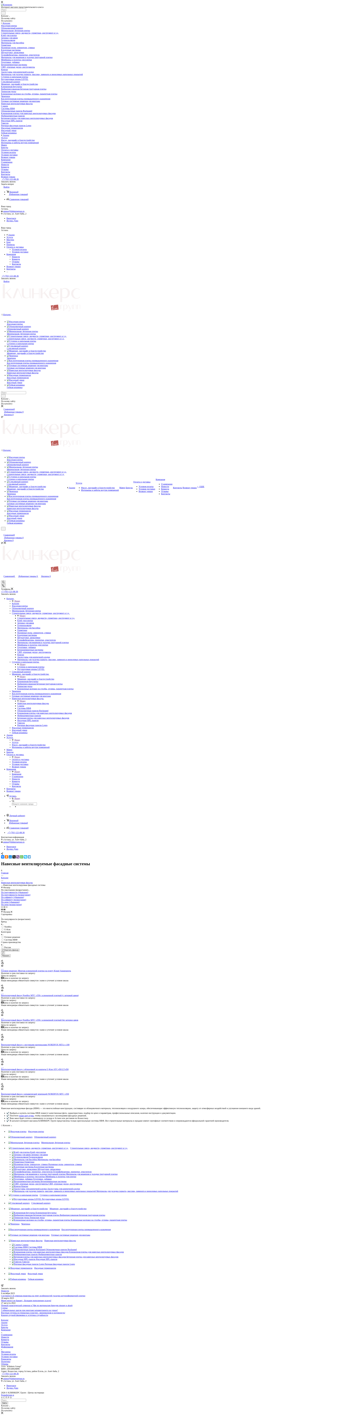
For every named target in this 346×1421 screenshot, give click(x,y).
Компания (16, 774)
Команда (16, 259)
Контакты (16, 264)
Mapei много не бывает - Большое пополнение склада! (26, 1300)
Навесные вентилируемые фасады (33, 703)
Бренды (4, 1327)
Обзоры (4, 1364)
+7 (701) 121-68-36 (10, 179)
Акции (4, 1322)
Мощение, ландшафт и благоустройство (35, 679)
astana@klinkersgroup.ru (13, 211)
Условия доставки (20, 252)
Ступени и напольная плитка (30, 667)
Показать (6, 956)
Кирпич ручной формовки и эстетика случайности (24, 1315)
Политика (5, 1361)
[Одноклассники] (6, 856)
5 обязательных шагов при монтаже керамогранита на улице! (29, 1310)
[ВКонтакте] (2, 856)
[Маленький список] (2, 909)
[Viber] (17, 856)
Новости (16, 257)
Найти (4, 1403)
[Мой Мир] (10, 856)
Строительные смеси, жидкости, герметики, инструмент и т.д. (46, 618)
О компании (6, 1335)
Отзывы (15, 261)
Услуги (15, 742)
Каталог (15, 603)
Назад (17, 601)
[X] (14, 856)
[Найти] (3, 13)
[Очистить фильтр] (3, 952)
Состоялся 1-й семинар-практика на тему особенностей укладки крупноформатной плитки (43, 1296)
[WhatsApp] (21, 856)
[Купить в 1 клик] (2, 963)
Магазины (6, 1352)
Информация (7, 1347)
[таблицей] (6, 907)
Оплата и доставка (20, 759)
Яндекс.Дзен (12, 221)
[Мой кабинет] (2, 532)
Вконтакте (11, 218)
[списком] (4, 907)
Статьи (4, 1308)
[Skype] (25, 856)
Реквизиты (6, 1359)
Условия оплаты (19, 249)
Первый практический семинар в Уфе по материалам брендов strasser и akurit (36, 1305)
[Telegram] (29, 856)
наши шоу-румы (26, 1115)
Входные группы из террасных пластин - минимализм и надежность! (33, 1313)
